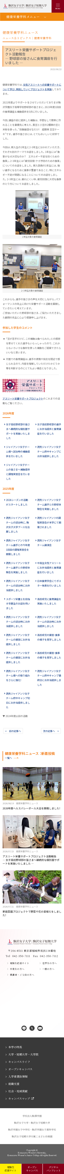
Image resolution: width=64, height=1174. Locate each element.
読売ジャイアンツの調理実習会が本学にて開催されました (49, 522)
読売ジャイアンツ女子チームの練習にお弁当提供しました (18, 639)
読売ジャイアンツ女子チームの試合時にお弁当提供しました (18, 585)
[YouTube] (40, 1028)
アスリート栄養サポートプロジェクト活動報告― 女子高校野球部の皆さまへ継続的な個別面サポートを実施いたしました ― (31, 857)
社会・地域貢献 (17, 1091)
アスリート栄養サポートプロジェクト (23, 398)
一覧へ (8, 758)
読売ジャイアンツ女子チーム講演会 (49, 543)
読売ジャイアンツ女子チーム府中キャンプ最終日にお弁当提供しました (49, 677)
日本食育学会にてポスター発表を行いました (49, 583)
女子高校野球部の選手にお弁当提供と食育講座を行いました (49, 428)
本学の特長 (15, 1047)
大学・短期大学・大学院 (23, 1054)
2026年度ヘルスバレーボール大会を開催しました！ (31, 806)
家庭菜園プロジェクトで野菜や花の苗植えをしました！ (32, 911)
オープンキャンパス (20, 1069)
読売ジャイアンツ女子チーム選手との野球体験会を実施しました (49, 504)
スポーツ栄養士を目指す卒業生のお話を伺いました (18, 603)
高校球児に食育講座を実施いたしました (49, 601)
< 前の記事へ (13, 731)
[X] (32, 1028)
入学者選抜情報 (17, 1076)
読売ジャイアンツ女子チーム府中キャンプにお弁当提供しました (49, 451)
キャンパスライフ (19, 1062)
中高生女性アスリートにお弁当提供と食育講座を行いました (49, 567)
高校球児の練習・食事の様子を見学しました (49, 637)
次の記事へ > (51, 731)
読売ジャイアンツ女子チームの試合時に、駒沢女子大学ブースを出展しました (18, 524)
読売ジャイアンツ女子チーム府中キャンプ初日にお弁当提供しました (18, 700)
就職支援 (13, 1084)
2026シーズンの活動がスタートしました (17, 502)
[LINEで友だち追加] (24, 1028)
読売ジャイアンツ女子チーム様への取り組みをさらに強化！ (18, 675)
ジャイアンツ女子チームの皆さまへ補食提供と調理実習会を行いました (18, 471)
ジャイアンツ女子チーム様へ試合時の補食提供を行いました (18, 451)
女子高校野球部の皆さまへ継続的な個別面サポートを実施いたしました (18, 431)
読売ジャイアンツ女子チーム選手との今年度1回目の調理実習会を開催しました (18, 547)
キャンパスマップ (19, 1098)
